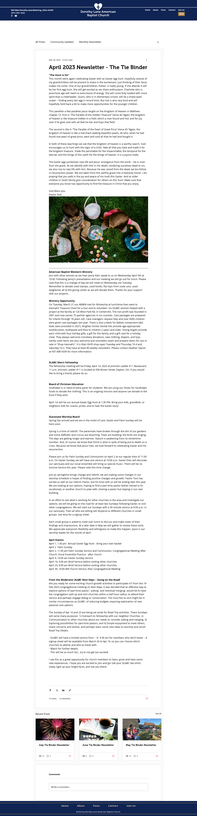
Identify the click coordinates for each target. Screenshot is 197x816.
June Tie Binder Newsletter (98, 745)
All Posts (40, 41)
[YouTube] (15, 15)
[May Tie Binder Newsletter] (142, 729)
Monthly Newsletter (90, 41)
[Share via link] (70, 690)
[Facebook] (11, 15)
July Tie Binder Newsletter (54, 745)
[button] (158, 42)
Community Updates (62, 41)
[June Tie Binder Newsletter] (98, 729)
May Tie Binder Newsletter (141, 745)
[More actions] (146, 59)
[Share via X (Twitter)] (56, 690)
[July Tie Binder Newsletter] (55, 729)
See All (158, 713)
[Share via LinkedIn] (63, 690)
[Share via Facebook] (50, 690)
